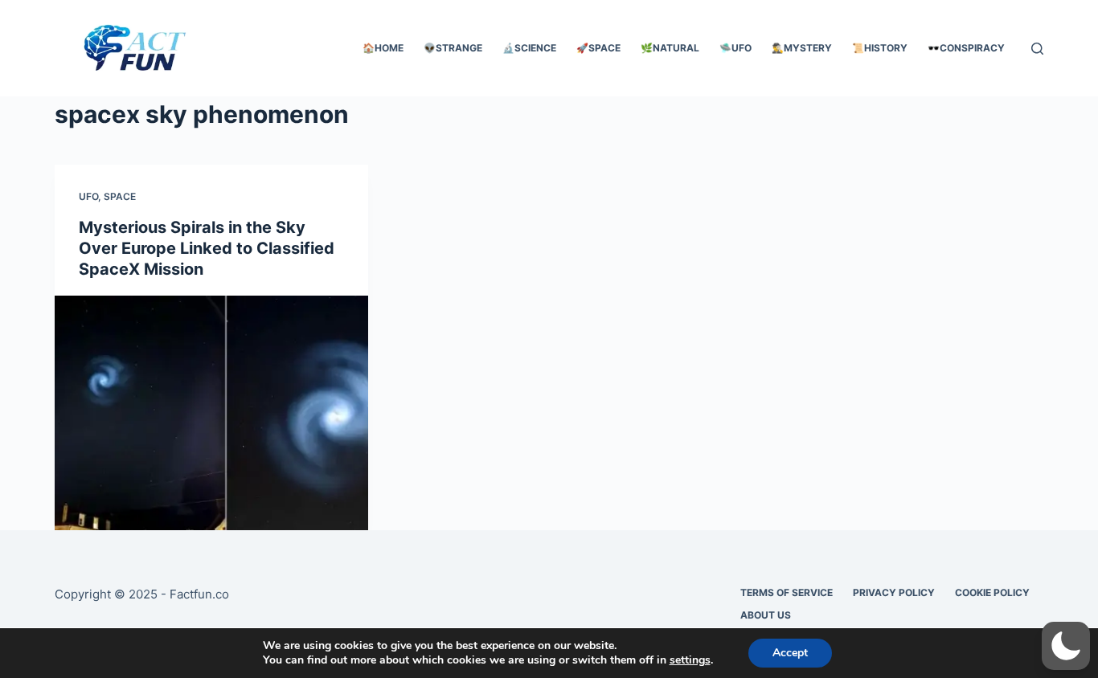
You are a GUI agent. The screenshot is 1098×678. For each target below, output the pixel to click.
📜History (879, 48)
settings (690, 660)
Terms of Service (786, 592)
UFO (88, 196)
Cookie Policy (992, 592)
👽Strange (453, 48)
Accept (790, 652)
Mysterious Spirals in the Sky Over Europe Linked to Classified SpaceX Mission (206, 248)
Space (120, 196)
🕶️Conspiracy (966, 48)
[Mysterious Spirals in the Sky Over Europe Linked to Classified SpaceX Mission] (211, 413)
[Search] (1037, 49)
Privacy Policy (894, 592)
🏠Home (383, 48)
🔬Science (529, 48)
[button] (1066, 646)
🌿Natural (670, 48)
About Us (765, 615)
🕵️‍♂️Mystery (802, 48)
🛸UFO (735, 48)
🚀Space (598, 48)
